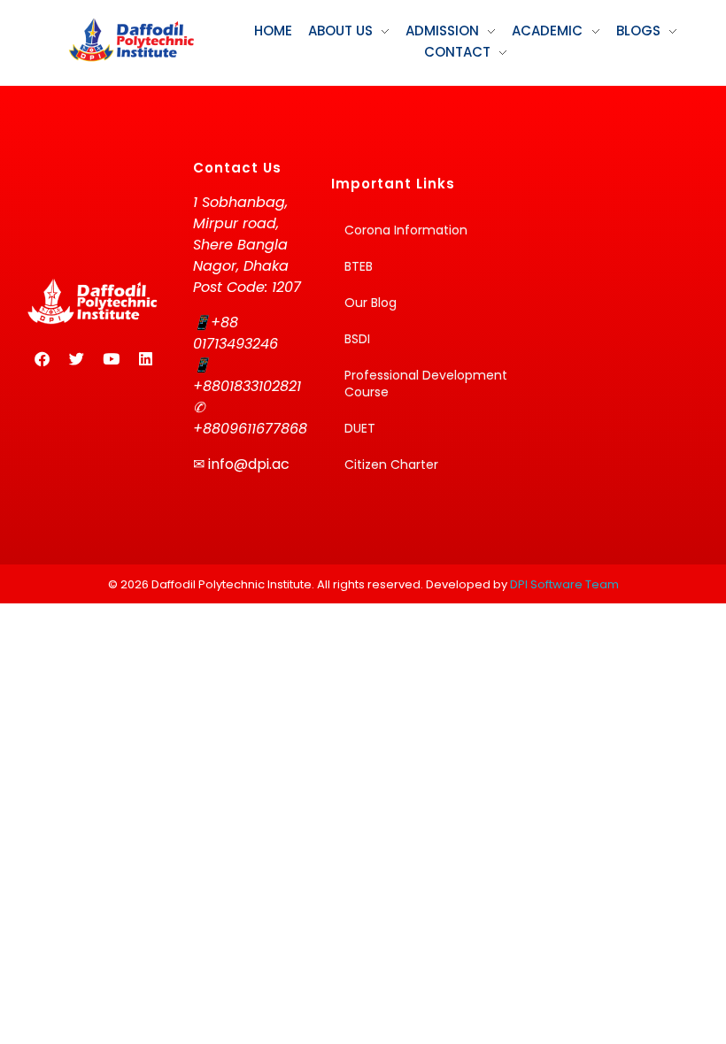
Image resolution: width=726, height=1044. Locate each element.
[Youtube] (111, 358)
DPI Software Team (564, 584)
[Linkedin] (145, 358)
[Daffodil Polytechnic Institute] (131, 39)
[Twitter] (76, 358)
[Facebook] (42, 358)
